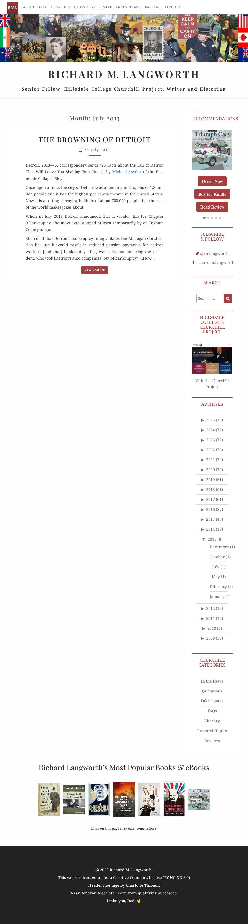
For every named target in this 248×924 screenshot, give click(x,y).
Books (42, 7)
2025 (210, 420)
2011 (210, 618)
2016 (210, 509)
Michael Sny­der (127, 171)
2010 (211, 628)
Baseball (154, 7)
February (218, 586)
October (217, 556)
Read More (96, 269)
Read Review (212, 207)
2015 (210, 519)
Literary (212, 720)
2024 (210, 430)
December (219, 547)
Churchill (61, 7)
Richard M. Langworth (12, 8)
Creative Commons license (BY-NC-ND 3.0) (151, 877)
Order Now (212, 181)
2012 (210, 608)
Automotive (84, 7)
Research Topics (212, 730)
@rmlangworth (214, 253)
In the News (212, 681)
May (216, 576)
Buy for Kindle (212, 194)
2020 (210, 469)
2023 (210, 440)
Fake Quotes (212, 701)
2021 (210, 459)
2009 (210, 638)
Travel (135, 7)
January (217, 596)
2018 (210, 489)
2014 (210, 529)
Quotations (212, 691)
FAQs (212, 711)
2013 (212, 539)
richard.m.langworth (214, 262)
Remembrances (112, 7)
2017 (210, 499)
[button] (204, 218)
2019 (210, 479)
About (29, 7)
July (215, 566)
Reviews (212, 740)
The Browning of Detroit (95, 139)
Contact (173, 7)
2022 (210, 449)
